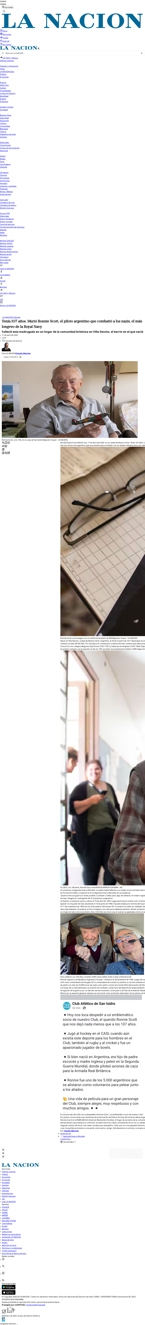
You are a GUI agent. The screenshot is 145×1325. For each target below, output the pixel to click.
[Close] (3, 1149)
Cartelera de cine (7, 202)
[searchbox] (72, 53)
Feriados (3, 183)
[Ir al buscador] (4, 11)
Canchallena (5, 164)
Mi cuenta (7, 44)
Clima (2, 69)
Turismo (3, 175)
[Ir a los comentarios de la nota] (8, 442)
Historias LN (65, 1133)
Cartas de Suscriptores (9, 148)
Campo (3, 88)
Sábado (3, 230)
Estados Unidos (6, 107)
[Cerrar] (38, 48)
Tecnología (4, 178)
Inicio (5, 31)
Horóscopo (5, 180)
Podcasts (4, 189)
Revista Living (6, 249)
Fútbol (2, 156)
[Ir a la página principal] (72, 27)
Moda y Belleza (6, 191)
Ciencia (3, 131)
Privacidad (40, 1305)
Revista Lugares (6, 246)
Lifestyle (16, 317)
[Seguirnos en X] (3, 1266)
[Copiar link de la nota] (3, 449)
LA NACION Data (7, 71)
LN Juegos (4, 172)
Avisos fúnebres (7, 219)
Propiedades (5, 90)
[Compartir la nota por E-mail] (8, 453)
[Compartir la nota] (3, 446)
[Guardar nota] (6, 442)
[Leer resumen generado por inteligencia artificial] (3, 442)
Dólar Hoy (4, 85)
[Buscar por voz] (141, 53)
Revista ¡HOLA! (6, 243)
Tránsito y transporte (9, 66)
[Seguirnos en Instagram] (3, 1273)
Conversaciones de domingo (12, 227)
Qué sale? (4, 200)
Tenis (2, 161)
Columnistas (5, 145)
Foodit (5, 38)
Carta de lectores (7, 224)
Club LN (6, 41)
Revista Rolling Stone (9, 251)
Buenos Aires (5, 115)
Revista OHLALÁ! (7, 240)
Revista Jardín (6, 254)
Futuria (3, 82)
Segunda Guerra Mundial (74, 1136)
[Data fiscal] (3, 1321)
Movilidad (4, 96)
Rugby (2, 159)
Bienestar (4, 129)
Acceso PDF (5, 213)
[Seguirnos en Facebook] (3, 1259)
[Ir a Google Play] (8, 1288)
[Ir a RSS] (3, 1281)
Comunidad (5, 126)
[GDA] (8, 1313)
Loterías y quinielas (8, 186)
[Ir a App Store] (8, 1294)
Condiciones (31, 1305)
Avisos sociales (6, 221)
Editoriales (4, 142)
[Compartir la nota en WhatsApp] (6, 446)
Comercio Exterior (8, 93)
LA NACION (7, 317)
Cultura (3, 123)
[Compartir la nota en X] (6, 453)
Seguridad (4, 118)
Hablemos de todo (8, 134)
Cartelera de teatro (8, 205)
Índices (3, 99)
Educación (4, 120)
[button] (72, 176)
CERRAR (3, 1)
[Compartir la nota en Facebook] (3, 453)
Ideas (2, 232)
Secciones (7, 34)
